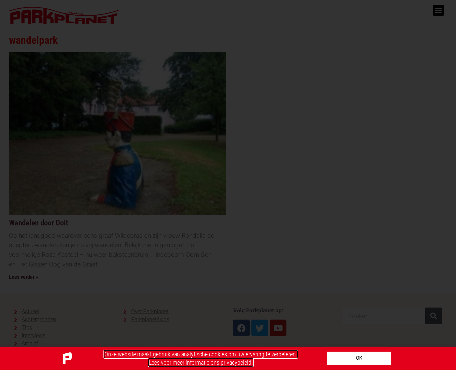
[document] (228, 185)
